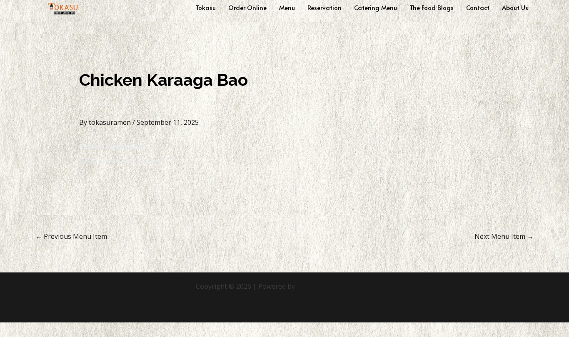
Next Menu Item (504, 236)
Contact (477, 7)
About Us (515, 7)
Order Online (247, 7)
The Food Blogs (431, 7)
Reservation (324, 7)
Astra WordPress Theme (335, 286)
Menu (287, 7)
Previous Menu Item (71, 236)
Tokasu (205, 7)
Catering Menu (375, 7)
